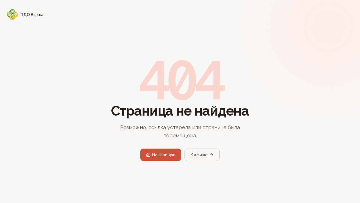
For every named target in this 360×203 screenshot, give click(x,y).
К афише (199, 155)
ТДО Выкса (32, 14)
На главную (164, 155)
